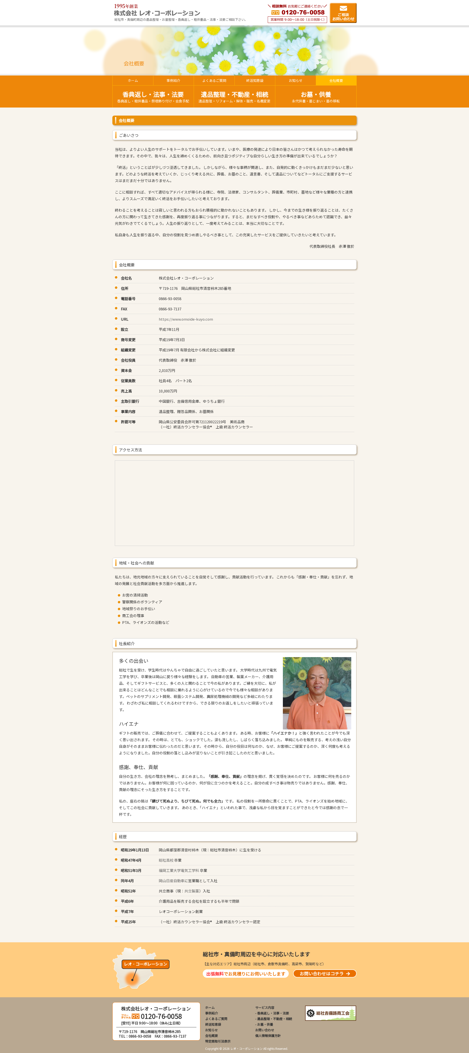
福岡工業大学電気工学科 (179, 870)
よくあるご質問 (216, 1018)
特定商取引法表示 (218, 1041)
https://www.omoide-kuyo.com (186, 319)
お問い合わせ (264, 1030)
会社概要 (211, 1035)
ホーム (210, 1007)
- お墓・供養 (264, 1024)
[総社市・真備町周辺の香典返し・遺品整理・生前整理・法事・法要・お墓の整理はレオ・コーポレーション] (157, 14)
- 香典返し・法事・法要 (272, 1013)
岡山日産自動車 (171, 880)
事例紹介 (211, 1013)
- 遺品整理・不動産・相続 (273, 1018)
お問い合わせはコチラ (322, 973)
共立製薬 (191, 890)
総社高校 (166, 860)
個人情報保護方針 (268, 1035)
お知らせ (211, 1030)
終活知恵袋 (213, 1024)
